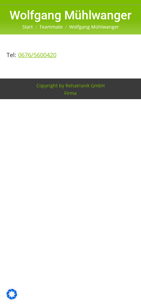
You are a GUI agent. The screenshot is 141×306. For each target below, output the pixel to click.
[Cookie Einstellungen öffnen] (12, 297)
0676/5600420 (37, 55)
